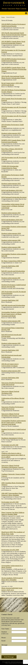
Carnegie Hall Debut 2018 (10, 266)
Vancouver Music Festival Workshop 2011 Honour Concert (12, 466)
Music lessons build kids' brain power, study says (11, 589)
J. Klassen (10, 663)
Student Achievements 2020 (11, 233)
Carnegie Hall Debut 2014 (10, 378)
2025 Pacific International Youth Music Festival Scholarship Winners (13, 33)
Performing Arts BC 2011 (9, 445)
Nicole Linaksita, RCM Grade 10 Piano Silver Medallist (12, 579)
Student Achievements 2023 (11, 133)
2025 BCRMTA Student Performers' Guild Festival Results (13, 60)
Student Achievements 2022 (11, 183)
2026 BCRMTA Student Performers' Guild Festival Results (13, 25)
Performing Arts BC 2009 (10, 550)
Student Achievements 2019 (10, 240)
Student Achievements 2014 (11, 371)
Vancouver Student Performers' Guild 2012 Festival (12, 408)
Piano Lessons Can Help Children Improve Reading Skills (12, 513)
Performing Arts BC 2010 (10, 502)
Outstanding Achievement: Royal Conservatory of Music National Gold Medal (12, 206)
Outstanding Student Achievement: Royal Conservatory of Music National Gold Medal (13, 314)
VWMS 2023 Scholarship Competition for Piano (9, 167)
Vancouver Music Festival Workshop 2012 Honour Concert (12, 414)
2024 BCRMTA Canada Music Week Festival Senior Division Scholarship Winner (13, 69)
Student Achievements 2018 (10, 247)
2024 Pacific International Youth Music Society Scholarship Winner (13, 77)
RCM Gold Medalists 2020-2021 (12, 220)
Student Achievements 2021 (10, 213)
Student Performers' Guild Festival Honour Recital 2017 (13, 285)
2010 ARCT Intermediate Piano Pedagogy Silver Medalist (11, 494)
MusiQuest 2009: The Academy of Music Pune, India (13, 533)
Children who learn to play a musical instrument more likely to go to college (13, 455)
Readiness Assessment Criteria (12, 438)
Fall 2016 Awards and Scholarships (13, 305)
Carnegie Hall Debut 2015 (10, 350)
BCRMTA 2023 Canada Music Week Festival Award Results (13, 141)
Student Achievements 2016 (10, 321)
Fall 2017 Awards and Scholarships (13, 271)
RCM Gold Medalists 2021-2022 (11, 190)
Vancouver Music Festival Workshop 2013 (10, 392)
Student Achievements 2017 (10, 278)
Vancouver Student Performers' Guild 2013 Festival (12, 383)
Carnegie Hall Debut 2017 (10, 300)
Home (3, 17)
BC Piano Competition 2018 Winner (13, 261)
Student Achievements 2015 (10, 343)
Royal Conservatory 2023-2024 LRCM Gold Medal (12, 84)
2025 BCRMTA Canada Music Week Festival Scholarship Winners (13, 42)
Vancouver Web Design (17, 663)
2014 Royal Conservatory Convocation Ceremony (10, 365)
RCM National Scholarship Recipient (14, 197)
